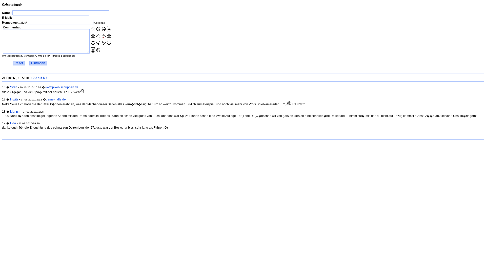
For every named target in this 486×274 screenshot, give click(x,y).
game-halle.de (56, 99)
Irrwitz (14, 99)
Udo (13, 123)
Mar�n (15, 111)
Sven (13, 87)
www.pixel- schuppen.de (61, 87)
